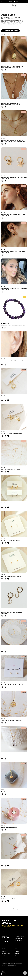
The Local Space (14, 970)
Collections (8, 10)
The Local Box (6, 937)
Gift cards (5, 941)
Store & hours (18, 934)
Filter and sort (11, 31)
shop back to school (14, 1)
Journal (3, 958)
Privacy (17, 956)
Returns (17, 953)
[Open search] (4, 5)
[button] (25, 5)
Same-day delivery (19, 936)
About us (4, 951)
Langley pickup (18, 938)
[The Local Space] (14, 6)
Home (2, 10)
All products (5, 934)
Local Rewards (18, 940)
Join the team (5, 956)
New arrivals (4, 936)
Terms (16, 958)
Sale (3, 945)
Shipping (17, 951)
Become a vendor (6, 953)
